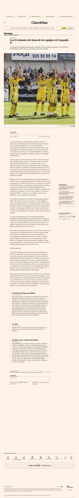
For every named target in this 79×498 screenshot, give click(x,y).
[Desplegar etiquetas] (50, 378)
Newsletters (42, 495)
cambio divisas (40, 459)
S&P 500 (20, 16)
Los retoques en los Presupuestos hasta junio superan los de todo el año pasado (67, 193)
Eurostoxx (64, 219)
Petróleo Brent (34, 16)
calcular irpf (8, 459)
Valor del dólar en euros (64, 16)
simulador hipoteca (16, 459)
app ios (65, 459)
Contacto (5, 495)
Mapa (38, 495)
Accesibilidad (34, 495)
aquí (36, 383)
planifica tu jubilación (32, 459)
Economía (25, 28)
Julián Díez (13, 132)
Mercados (21, 28)
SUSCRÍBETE (64, 28)
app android (71, 459)
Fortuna (8, 33)
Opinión (47, 28)
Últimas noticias (42, 28)
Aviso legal (9, 495)
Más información (13, 383)
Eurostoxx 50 (48, 16)
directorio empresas (48, 459)
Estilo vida (14, 378)
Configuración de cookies (20, 495)
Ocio (11, 378)
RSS (39, 495)
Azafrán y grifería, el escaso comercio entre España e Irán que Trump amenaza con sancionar (66, 197)
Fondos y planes (36, 28)
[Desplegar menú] (5, 22)
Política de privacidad (28, 495)
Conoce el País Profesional (39, 465)
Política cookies (13, 495)
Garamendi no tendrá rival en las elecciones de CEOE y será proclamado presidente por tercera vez (66, 203)
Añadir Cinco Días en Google (45, 136)
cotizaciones (57, 459)
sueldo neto (24, 459)
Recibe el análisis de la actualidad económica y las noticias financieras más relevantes (27, 372)
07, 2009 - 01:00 (14, 133)
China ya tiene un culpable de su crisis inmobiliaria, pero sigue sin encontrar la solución (67, 188)
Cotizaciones (30, 28)
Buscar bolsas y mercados (65, 213)
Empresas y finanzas (15, 28)
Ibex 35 (8, 16)
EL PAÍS (52, 28)
